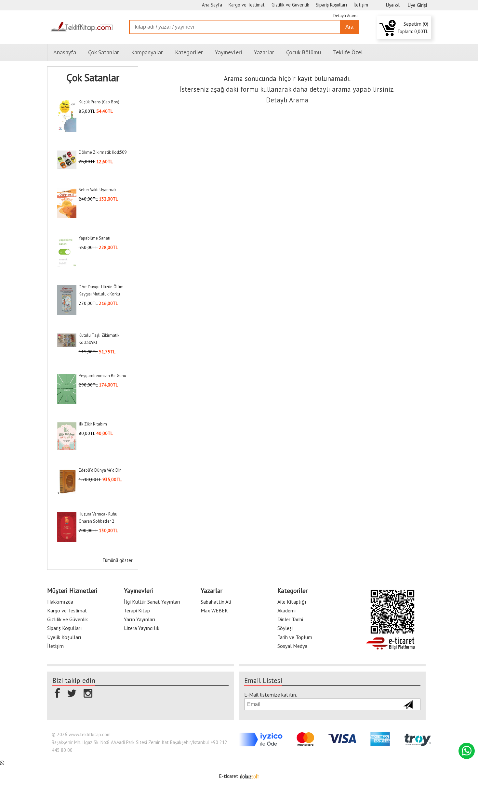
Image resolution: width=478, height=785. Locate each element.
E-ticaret (228, 776)
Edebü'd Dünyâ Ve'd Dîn (100, 470)
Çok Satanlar (92, 78)
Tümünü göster (117, 560)
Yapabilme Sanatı (94, 238)
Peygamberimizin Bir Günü (102, 375)
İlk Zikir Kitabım (93, 424)
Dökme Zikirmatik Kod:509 (102, 152)
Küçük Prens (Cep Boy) (99, 102)
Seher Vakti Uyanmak (97, 189)
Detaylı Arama (346, 16)
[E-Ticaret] (249, 776)
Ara (349, 27)
